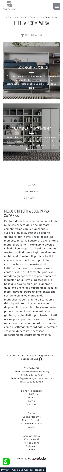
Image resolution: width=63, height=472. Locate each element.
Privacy (5, 469)
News (31, 400)
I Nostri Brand (31, 394)
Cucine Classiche (31, 420)
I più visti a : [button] (31, 198)
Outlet (31, 449)
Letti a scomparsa (47, 17)
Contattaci (32, 404)
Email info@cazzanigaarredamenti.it (31, 378)
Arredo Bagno (32, 442)
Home (9, 17)
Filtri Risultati (33, 35)
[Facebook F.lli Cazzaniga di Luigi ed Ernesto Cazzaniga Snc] (40, 358)
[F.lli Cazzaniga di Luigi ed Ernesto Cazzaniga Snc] (31, 6)
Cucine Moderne (31, 416)
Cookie (16, 469)
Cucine (31, 413)
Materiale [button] (31, 191)
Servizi (31, 397)
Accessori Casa (31, 435)
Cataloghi (31, 446)
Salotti (31, 426)
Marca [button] (31, 184)
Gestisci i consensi (34, 469)
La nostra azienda (31, 390)
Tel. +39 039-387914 (31, 374)
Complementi (31, 439)
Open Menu (56, 6)
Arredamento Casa (25, 17)
